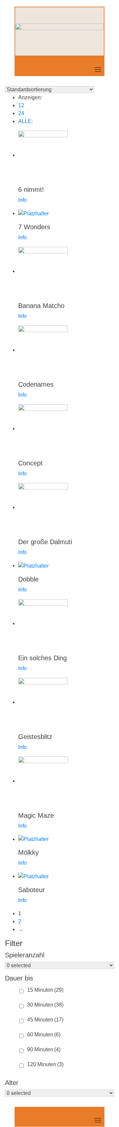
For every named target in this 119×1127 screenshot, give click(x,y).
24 (21, 113)
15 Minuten (45, 990)
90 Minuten (43, 1049)
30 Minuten (45, 1005)
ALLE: (25, 121)
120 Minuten (45, 1064)
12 (21, 105)
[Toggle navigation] (97, 69)
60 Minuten (43, 1034)
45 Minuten (45, 1019)
